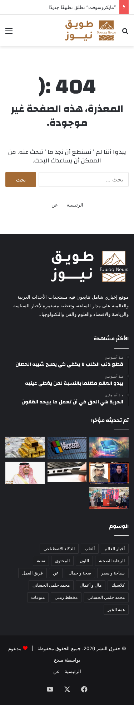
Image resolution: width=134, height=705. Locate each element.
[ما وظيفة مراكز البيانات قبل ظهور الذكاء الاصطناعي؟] (109, 447)
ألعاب (90, 548)
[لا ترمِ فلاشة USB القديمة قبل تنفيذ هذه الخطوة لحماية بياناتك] (67, 472)
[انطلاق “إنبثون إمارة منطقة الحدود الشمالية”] (25, 473)
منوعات (38, 597)
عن (54, 205)
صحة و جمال (80, 573)
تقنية (41, 560)
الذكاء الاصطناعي (59, 548)
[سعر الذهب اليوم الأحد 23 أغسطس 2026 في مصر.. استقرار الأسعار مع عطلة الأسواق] (25, 447)
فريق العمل (32, 573)
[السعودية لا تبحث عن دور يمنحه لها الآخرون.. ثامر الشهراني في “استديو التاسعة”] (109, 473)
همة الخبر (116, 609)
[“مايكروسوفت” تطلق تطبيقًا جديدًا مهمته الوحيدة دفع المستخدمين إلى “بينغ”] (67, 448)
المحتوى (62, 560)
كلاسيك (118, 585)
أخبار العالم (115, 548)
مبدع (58, 660)
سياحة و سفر (113, 573)
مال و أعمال (90, 585)
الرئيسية (75, 205)
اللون (84, 560)
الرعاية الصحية (112, 560)
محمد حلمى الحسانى (51, 585)
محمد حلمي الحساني (106, 597)
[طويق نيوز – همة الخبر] (90, 30)
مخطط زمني (66, 597)
